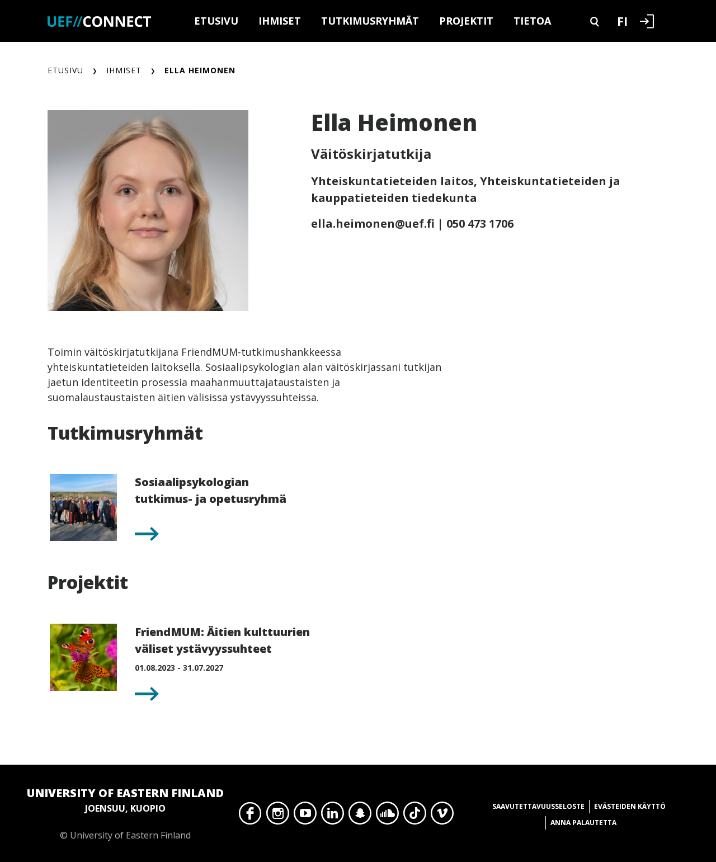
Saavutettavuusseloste (538, 806)
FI (622, 20)
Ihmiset (279, 20)
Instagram (277, 816)
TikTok (414, 816)
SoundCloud (387, 816)
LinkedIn (332, 816)
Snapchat (359, 816)
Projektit (466, 20)
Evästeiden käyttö (630, 806)
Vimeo (442, 816)
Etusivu (216, 20)
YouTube (305, 816)
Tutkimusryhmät (370, 20)
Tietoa (532, 20)
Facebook (250, 816)
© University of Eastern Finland (125, 813)
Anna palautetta (583, 822)
